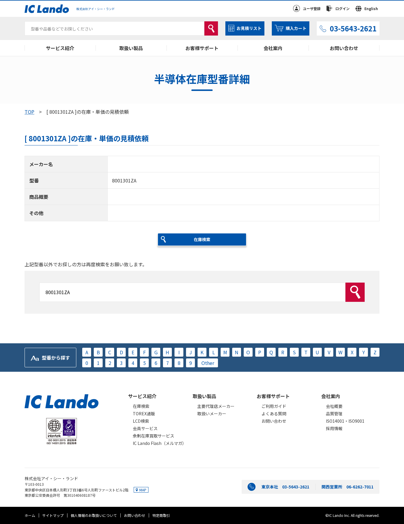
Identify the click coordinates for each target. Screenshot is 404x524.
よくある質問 (273, 413)
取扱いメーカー (211, 413)
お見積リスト (249, 28)
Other (207, 362)
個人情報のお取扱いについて (94, 515)
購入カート (296, 28)
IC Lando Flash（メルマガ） (159, 443)
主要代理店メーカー (216, 406)
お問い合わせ (344, 48)
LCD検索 (141, 421)
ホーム (30, 515)
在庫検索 (141, 406)
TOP (29, 111)
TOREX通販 (144, 413)
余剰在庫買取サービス (153, 436)
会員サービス (145, 428)
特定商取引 (161, 515)
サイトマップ (53, 515)
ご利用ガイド (273, 406)
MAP (142, 489)
